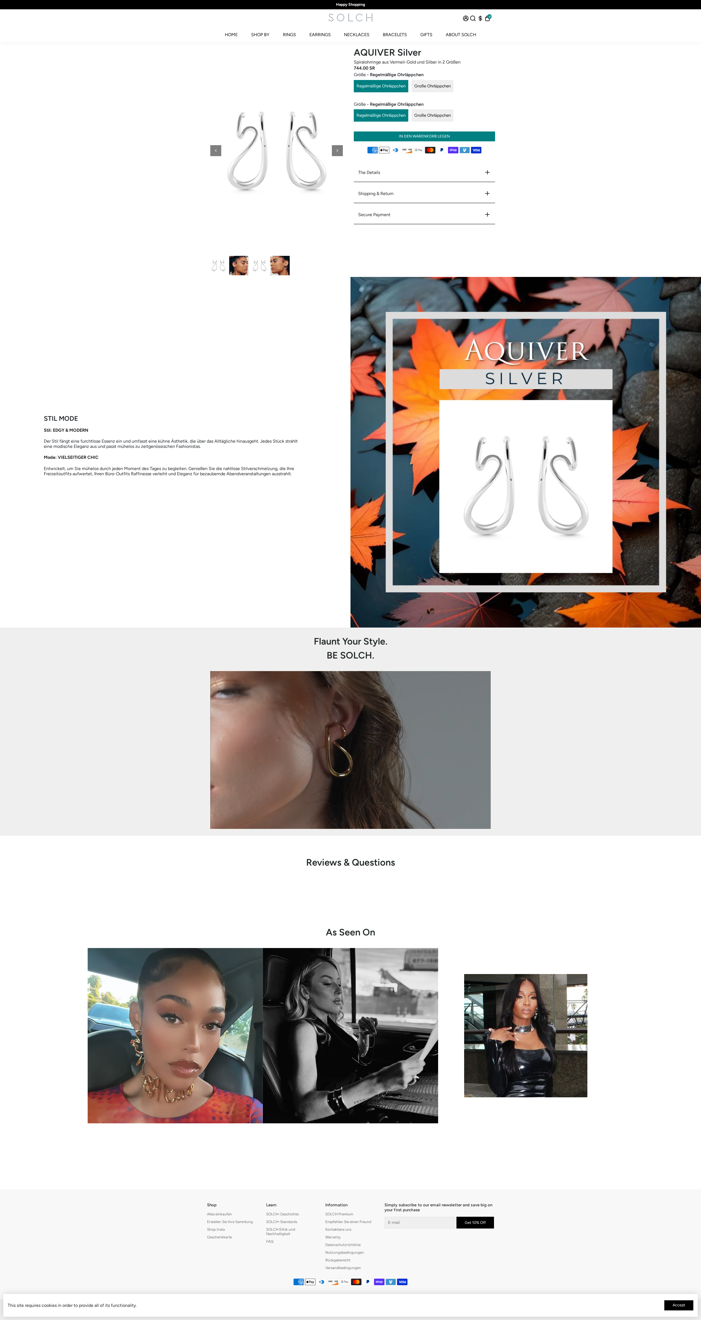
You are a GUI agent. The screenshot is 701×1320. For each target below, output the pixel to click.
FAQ (270, 1241)
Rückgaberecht (337, 1260)
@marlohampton (526, 1110)
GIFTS (426, 34)
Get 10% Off (475, 1222)
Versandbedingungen (343, 1267)
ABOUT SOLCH (461, 34)
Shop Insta (216, 1229)
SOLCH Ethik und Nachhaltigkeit (280, 1231)
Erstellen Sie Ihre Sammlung (230, 1221)
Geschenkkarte (219, 1237)
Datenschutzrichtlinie (343, 1244)
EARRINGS (320, 34)
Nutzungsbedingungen (344, 1252)
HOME (231, 34)
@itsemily (350, 1136)
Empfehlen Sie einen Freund (348, 1221)
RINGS (289, 34)
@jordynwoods (175, 1136)
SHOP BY (260, 34)
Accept (679, 1305)
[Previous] (215, 150)
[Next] (337, 150)
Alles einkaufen (219, 1214)
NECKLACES (356, 34)
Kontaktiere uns (338, 1229)
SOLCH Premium (339, 1214)
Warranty (333, 1237)
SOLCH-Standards (281, 1221)
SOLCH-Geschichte (282, 1214)
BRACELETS (395, 34)
